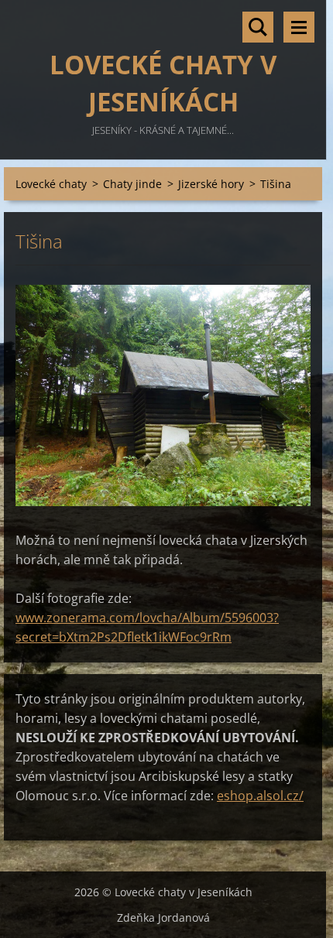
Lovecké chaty (51, 183)
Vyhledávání (257, 27)
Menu (298, 27)
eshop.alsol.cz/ (260, 795)
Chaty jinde (132, 183)
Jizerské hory (211, 183)
